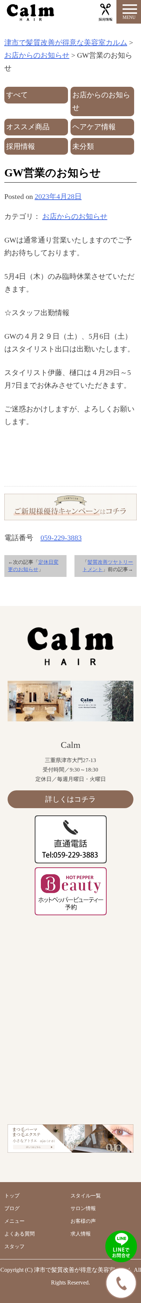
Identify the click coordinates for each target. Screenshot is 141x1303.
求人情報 (80, 1234)
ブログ (12, 1208)
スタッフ (14, 1246)
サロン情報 (83, 1208)
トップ (12, 1195)
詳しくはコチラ (70, 799)
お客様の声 (83, 1221)
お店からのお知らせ (74, 216)
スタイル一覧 (85, 1195)
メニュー (14, 1221)
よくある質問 (19, 1234)
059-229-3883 (61, 538)
